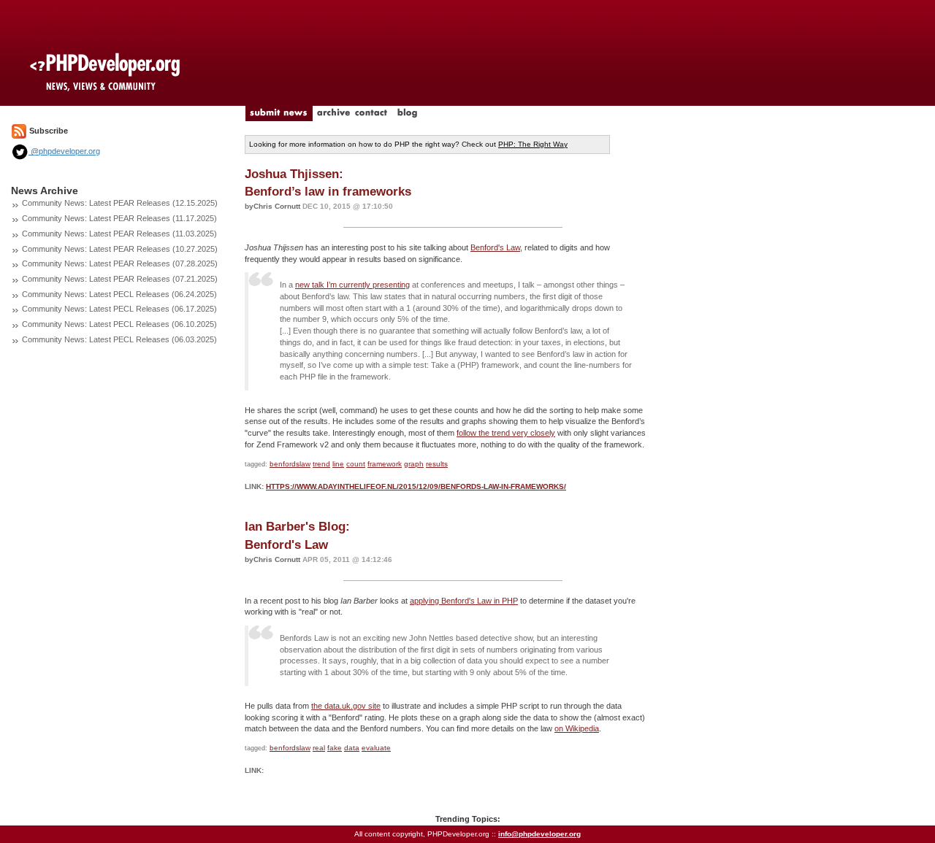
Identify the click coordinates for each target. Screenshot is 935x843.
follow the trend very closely (506, 432)
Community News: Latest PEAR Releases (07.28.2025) (120, 263)
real (319, 748)
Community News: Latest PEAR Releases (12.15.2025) (120, 203)
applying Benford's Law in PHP (464, 600)
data (351, 748)
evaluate (376, 748)
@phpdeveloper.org (64, 151)
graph (414, 464)
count (355, 464)
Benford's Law (495, 247)
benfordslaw (290, 464)
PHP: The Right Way (533, 144)
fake (334, 748)
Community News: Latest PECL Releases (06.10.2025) (119, 324)
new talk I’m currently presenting (352, 284)
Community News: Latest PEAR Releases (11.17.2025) (119, 218)
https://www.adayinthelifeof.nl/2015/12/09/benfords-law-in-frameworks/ (416, 486)
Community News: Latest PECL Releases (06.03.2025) (119, 339)
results (437, 464)
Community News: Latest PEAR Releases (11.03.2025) (119, 233)
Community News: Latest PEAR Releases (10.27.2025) (120, 249)
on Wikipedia (576, 728)
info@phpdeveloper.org (539, 834)
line (338, 464)
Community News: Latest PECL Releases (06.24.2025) (119, 294)
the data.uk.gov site (346, 705)
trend (321, 464)
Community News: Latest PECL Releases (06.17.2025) (119, 308)
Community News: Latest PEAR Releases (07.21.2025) (120, 278)
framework (384, 464)
